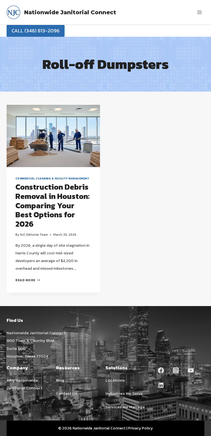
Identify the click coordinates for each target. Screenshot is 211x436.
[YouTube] (191, 370)
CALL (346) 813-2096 (36, 30)
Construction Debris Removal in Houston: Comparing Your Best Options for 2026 (52, 205)
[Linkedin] (161, 385)
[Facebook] (161, 370)
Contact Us (66, 393)
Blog (60, 380)
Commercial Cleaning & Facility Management (52, 178)
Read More (27, 280)
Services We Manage (125, 407)
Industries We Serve (124, 393)
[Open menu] (199, 12)
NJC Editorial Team (34, 234)
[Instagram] (176, 370)
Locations (115, 380)
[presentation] (53, 136)
